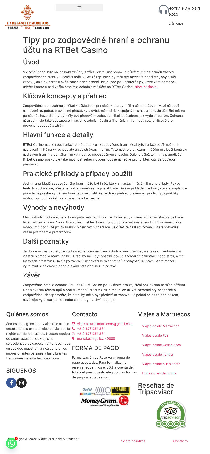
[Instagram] (21, 383)
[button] (79, 7)
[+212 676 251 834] (164, 9)
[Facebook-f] (11, 383)
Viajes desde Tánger (157, 354)
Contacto (180, 441)
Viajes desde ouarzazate (161, 364)
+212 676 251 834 (184, 11)
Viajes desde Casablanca (161, 345)
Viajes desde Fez (155, 335)
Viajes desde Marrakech (160, 326)
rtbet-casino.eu (146, 87)
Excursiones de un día (159, 373)
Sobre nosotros (133, 441)
